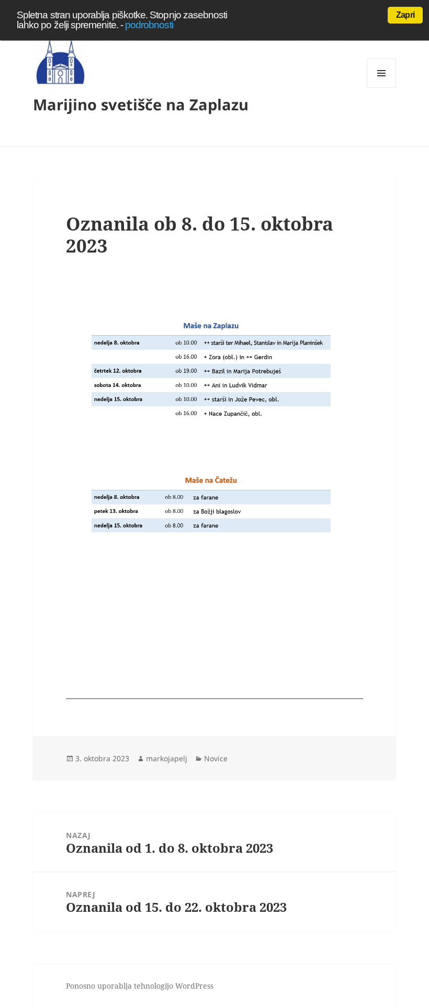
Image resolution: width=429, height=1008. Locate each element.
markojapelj (166, 758)
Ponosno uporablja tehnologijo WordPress (139, 986)
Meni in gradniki (381, 87)
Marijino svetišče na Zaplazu (141, 104)
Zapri (405, 14)
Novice (216, 758)
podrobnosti (149, 24)
